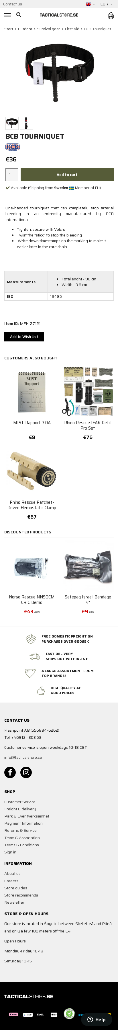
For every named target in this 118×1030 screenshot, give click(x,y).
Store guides (15, 888)
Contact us (12, 4)
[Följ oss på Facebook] (10, 772)
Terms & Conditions (21, 845)
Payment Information (23, 823)
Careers (11, 881)
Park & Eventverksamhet (26, 816)
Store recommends (21, 895)
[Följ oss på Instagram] (26, 772)
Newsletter (14, 902)
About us (12, 873)
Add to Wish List (24, 337)
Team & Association (22, 838)
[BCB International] (12, 147)
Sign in (10, 852)
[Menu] (6, 15)
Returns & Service (20, 830)
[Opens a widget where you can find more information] (96, 1020)
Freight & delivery (20, 809)
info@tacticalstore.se (23, 757)
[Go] (19, 15)
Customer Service (20, 802)
